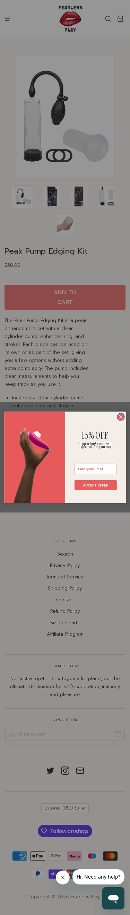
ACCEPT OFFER (95, 485)
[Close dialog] (120, 417)
